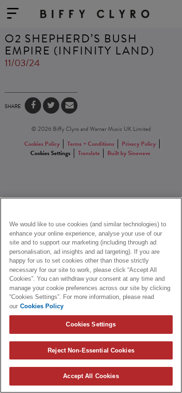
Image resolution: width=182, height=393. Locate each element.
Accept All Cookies (91, 376)
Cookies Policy (41, 306)
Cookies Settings (91, 324)
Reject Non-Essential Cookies (91, 350)
